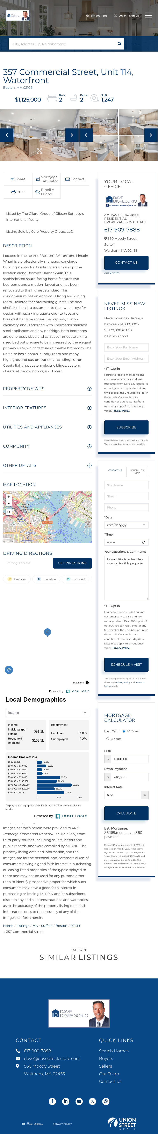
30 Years (133, 731)
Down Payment (115, 769)
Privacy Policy (121, 410)
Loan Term (112, 731)
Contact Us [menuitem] (110, 1081)
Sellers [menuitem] (105, 1066)
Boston (61, 926)
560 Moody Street (44, 1070)
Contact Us (126, 263)
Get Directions (72, 563)
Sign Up (134, 15)
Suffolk (46, 926)
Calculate (126, 813)
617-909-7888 (99, 15)
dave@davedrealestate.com (52, 1058)
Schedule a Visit (137, 471)
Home (8, 926)
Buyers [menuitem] (106, 1058)
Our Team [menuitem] (109, 1073)
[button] (119, 44)
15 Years (116, 739)
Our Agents (111, 273)
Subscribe (126, 427)
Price (108, 751)
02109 (75, 926)
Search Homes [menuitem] (114, 1051)
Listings (22, 926)
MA (35, 926)
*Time (108, 534)
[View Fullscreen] (9, 512)
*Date (108, 517)
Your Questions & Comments (125, 551)
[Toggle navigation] (148, 15)
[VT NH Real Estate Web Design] (122, 1123)
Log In (123, 15)
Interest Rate (113, 787)
